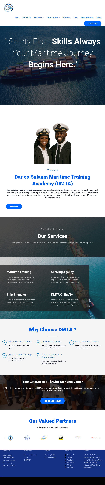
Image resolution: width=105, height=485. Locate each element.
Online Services (52, 18)
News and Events (87, 18)
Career (76, 18)
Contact (98, 18)
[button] (43, 18)
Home (17, 18)
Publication (66, 18)
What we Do (38, 18)
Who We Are (26, 18)
